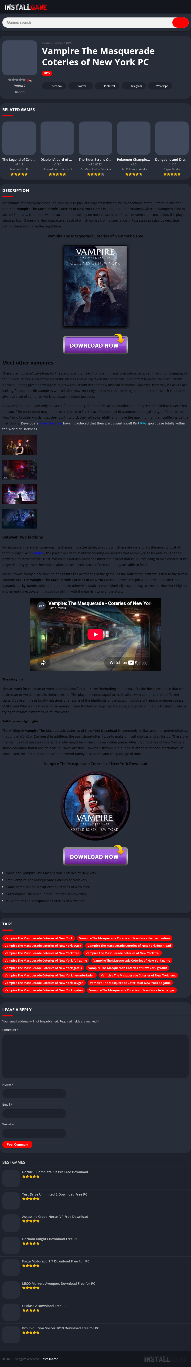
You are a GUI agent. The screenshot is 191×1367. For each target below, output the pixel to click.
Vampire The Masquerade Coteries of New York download (129, 945)
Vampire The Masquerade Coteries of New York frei (123, 953)
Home (46, 43)
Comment (10, 1030)
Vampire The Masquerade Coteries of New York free (42, 953)
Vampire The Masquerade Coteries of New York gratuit (127, 968)
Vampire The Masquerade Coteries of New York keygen (44, 983)
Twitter (82, 86)
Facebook (56, 86)
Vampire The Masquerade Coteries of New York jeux (138, 975)
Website (8, 1124)
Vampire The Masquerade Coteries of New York (39, 938)
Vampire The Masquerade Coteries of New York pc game (130, 983)
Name (7, 1084)
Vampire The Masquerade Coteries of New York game (131, 960)
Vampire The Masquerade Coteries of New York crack (43, 945)
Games (58, 43)
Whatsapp (162, 86)
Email (7, 1104)
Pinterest (109, 86)
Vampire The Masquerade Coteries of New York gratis (43, 968)
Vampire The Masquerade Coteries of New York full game (46, 960)
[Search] (180, 22)
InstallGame (49, 1359)
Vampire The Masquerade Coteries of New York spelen (44, 990)
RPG (69, 43)
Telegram (136, 86)
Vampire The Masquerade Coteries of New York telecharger (131, 990)
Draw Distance (50, 423)
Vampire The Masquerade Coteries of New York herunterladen (49, 975)
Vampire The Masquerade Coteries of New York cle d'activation (124, 938)
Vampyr (38, 553)
